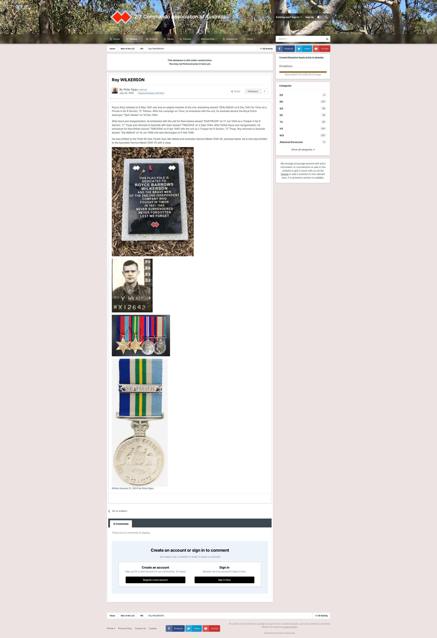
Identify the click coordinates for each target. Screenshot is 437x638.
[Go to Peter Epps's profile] (115, 91)
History (133, 39)
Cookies (153, 628)
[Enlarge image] (153, 201)
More (250, 39)
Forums (187, 39)
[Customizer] (319, 17)
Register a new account (155, 579)
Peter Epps (131, 89)
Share (236, 91)
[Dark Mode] (326, 17)
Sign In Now (224, 579)
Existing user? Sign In (288, 17)
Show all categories (303, 149)
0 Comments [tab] (121, 523)
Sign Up (309, 17)
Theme (110, 628)
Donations (231, 39)
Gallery (153, 39)
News (170, 39)
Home (116, 39)
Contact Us (140, 628)
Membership (207, 39)
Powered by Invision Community (279, 633)
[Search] (327, 39)
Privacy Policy (125, 628)
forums (284, 174)
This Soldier (314, 39)
